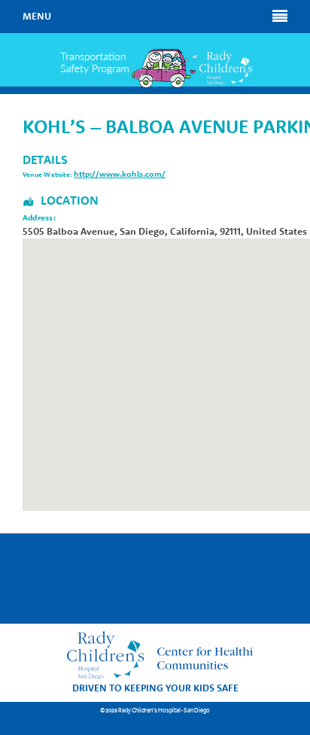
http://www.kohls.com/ (120, 174)
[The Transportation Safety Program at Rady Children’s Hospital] (155, 68)
